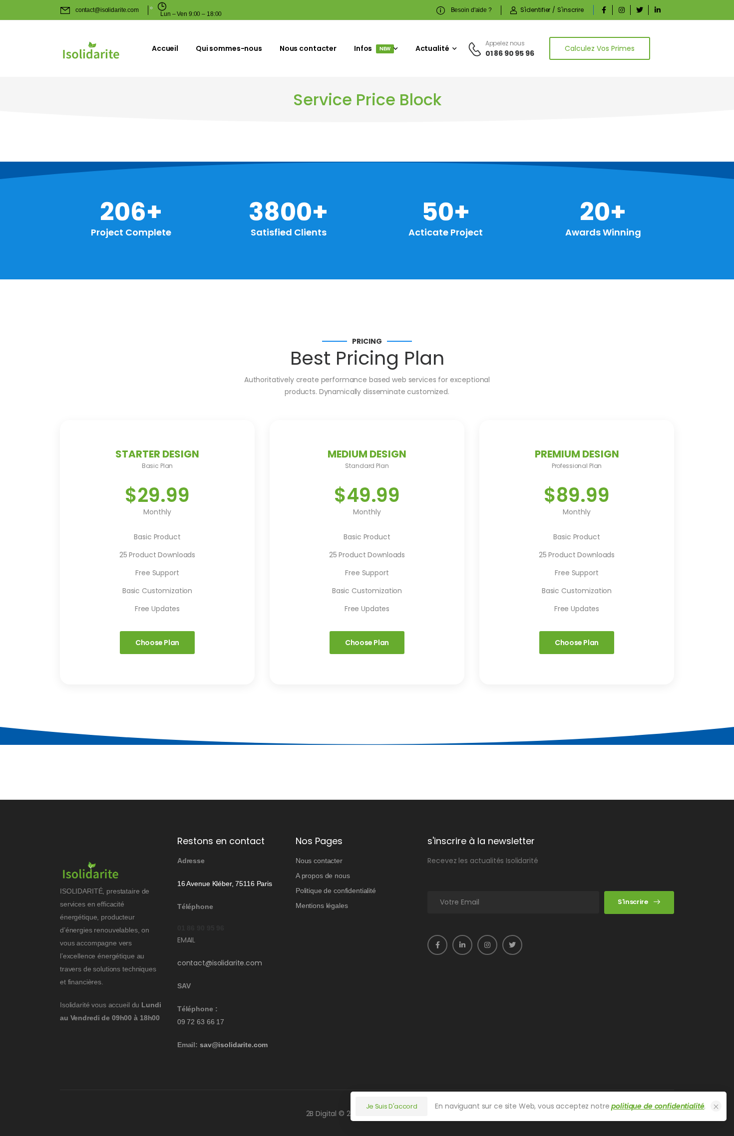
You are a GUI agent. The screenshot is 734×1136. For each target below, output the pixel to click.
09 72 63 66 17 (200, 1022)
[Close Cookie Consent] (716, 1106)
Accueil (165, 48)
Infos (372, 48)
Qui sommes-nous (229, 48)
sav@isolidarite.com (234, 1045)
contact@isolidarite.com (219, 963)
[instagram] (621, 9)
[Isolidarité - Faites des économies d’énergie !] (91, 50)
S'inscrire (633, 902)
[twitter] (639, 9)
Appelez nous (505, 43)
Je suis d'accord (391, 1106)
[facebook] (603, 9)
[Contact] (476, 48)
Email (186, 940)
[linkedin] (657, 9)
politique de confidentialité (657, 1106)
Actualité (432, 48)
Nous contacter (308, 48)
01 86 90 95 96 (509, 53)
